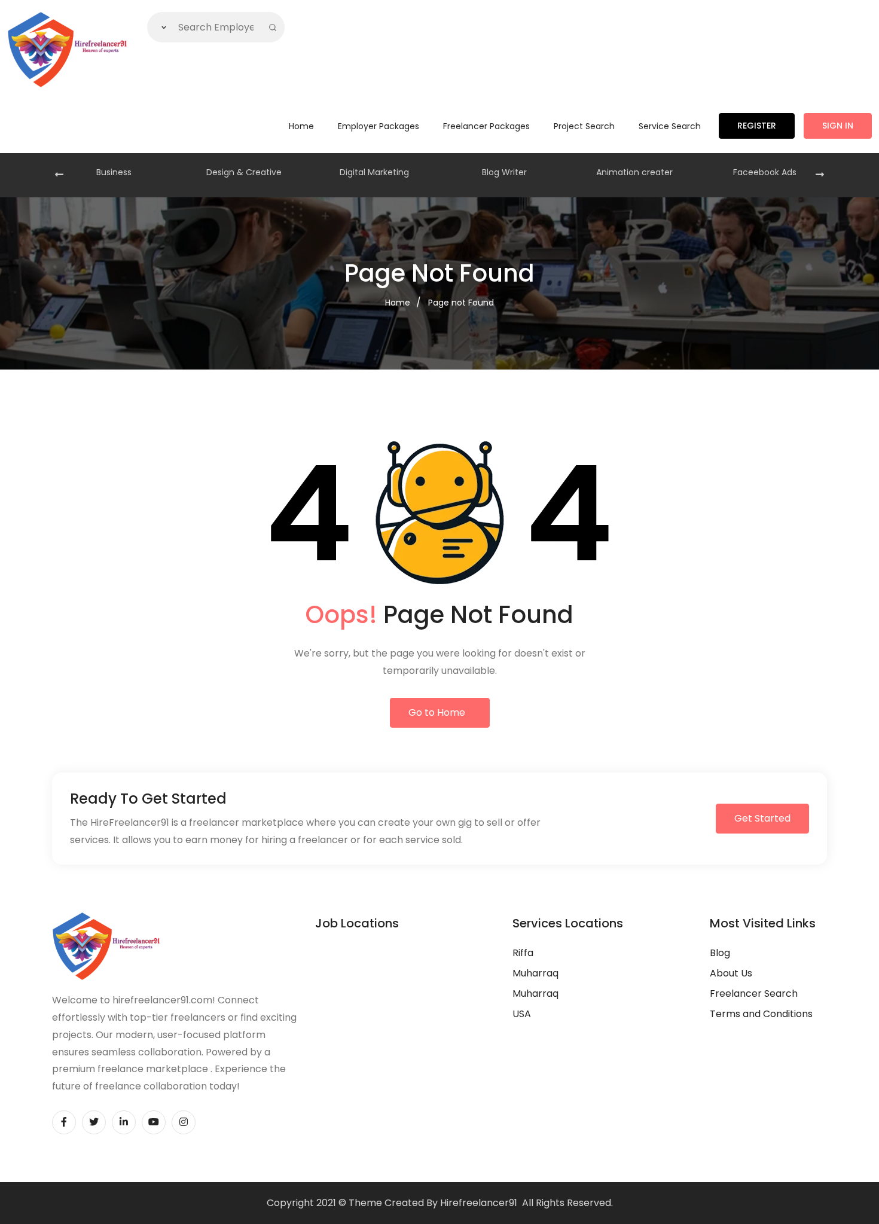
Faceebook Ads (764, 172)
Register (756, 126)
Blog (720, 953)
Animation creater (634, 172)
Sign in (837, 126)
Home (301, 126)
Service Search (670, 126)
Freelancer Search (754, 993)
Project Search (584, 126)
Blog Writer (504, 172)
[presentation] (59, 175)
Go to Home (436, 712)
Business (114, 172)
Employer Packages (378, 126)
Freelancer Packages (486, 126)
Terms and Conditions (761, 1014)
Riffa (522, 953)
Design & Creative (244, 172)
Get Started (762, 818)
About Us (731, 973)
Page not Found (461, 303)
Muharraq (535, 973)
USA (521, 1014)
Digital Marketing (374, 172)
